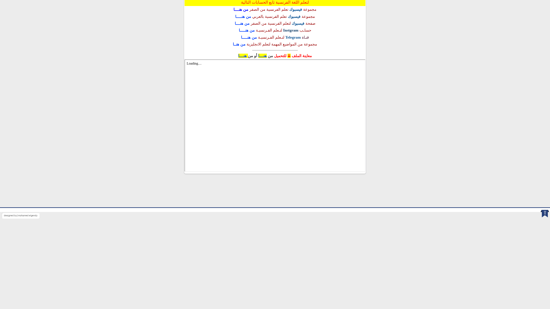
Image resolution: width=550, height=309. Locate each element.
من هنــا (239, 44)
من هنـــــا (243, 16)
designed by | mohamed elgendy (20, 215)
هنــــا (262, 56)
